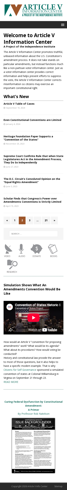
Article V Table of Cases (19, 103)
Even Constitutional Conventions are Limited (32, 120)
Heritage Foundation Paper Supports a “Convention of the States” (28, 138)
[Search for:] (34, 234)
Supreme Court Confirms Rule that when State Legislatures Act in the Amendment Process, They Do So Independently (33, 159)
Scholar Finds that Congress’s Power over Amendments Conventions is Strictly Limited (32, 200)
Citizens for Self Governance (20, 369)
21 (46, 220)
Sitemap (58, 486)
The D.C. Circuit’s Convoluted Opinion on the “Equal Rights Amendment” (32, 180)
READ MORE (11, 382)
